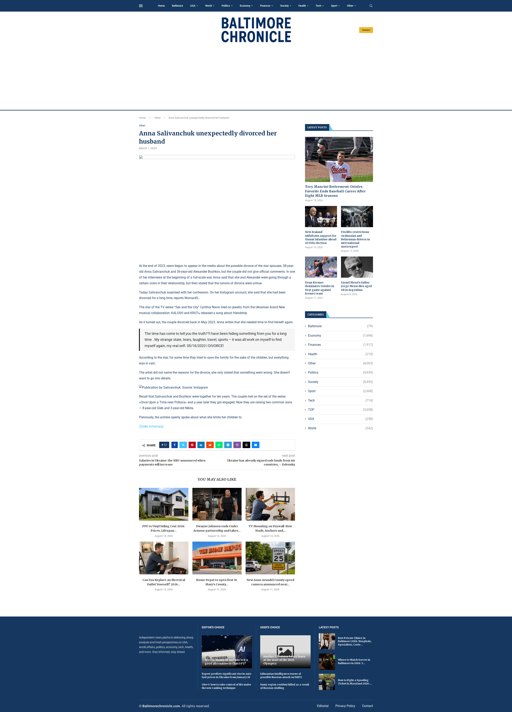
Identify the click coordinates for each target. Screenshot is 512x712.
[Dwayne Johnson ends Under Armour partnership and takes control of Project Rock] (217, 504)
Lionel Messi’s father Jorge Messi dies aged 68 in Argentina (356, 286)
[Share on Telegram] (228, 445)
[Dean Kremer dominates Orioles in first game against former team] (321, 267)
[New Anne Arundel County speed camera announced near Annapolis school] (270, 558)
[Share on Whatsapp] (219, 445)
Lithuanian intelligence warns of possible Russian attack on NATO (281, 675)
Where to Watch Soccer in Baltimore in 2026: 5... (354, 661)
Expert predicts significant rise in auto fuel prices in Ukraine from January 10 (226, 675)
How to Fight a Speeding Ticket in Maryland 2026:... (355, 682)
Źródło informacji (151, 426)
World (208, 5)
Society (284, 5)
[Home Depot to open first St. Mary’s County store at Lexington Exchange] (217, 558)
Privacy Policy (345, 706)
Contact (366, 30)
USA (192, 5)
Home (161, 5)
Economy (245, 5)
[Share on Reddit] (210, 445)
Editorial (323, 706)
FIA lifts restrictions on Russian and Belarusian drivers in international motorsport (355, 239)
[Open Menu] (141, 6)
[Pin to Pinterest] (192, 445)
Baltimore (177, 5)
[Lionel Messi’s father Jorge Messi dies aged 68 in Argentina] (357, 267)
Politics (226, 5)
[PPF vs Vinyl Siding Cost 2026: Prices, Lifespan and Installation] (163, 504)
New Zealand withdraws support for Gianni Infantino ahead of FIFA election (320, 237)
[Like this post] (165, 445)
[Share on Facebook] (174, 445)
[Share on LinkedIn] (201, 445)
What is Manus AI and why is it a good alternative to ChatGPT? (226, 661)
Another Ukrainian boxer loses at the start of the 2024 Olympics (284, 660)
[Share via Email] (255, 445)
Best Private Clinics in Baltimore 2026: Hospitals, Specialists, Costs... (354, 641)
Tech (318, 5)
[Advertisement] (256, 76)
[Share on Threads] (246, 445)
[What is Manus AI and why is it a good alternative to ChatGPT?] (227, 651)
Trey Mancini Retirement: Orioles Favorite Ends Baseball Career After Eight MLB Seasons (335, 191)
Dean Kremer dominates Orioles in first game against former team (319, 288)
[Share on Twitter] (183, 445)
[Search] (371, 6)
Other (350, 5)
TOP (340, 410)
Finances (265, 5)
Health (302, 5)
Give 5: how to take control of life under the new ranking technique (226, 686)
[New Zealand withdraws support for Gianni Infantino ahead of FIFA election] (321, 216)
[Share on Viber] (237, 445)
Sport (334, 5)
